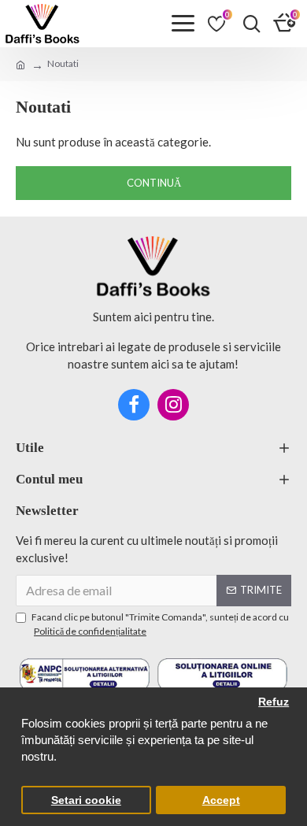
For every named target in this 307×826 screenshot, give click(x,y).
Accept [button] (221, 800)
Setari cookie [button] (86, 800)
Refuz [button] (273, 702)
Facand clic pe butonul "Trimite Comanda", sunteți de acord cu (160, 624)
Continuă (154, 182)
